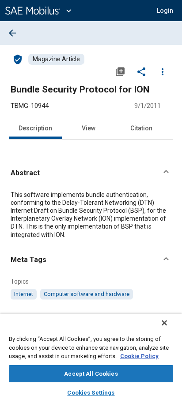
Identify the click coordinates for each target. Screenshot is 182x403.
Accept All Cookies (91, 373)
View (88, 128)
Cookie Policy (139, 356)
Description (35, 128)
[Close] (164, 322)
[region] (91, 358)
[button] (91, 173)
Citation (141, 128)
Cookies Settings (90, 392)
